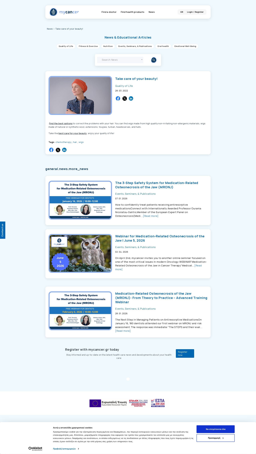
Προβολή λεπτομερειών (64, 449)
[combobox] (120, 60)
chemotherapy (63, 142)
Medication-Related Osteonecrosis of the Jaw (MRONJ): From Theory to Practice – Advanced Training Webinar (161, 297)
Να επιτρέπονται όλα (215, 429)
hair (75, 142)
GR (181, 12)
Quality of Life (66, 46)
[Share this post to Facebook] (118, 98)
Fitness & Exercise (88, 46)
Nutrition (108, 46)
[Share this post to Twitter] (124, 98)
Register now (182, 353)
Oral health (163, 46)
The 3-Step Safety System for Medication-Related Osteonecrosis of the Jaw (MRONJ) (156, 185)
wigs (81, 142)
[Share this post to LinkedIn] (131, 98)
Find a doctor (109, 12)
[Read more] (151, 215)
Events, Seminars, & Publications (135, 46)
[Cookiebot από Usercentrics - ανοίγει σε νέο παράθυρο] (35, 449)
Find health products (132, 12)
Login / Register (195, 12)
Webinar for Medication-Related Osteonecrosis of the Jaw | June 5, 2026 (160, 238)
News (152, 12)
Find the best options (61, 123)
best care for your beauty (73, 133)
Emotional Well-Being (185, 46)
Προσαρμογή (214, 438)
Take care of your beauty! (136, 79)
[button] (128, 37)
